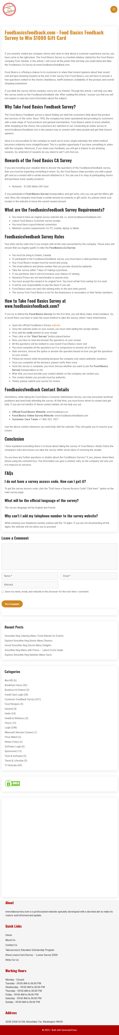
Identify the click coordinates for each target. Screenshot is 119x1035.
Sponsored (11, 751)
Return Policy (12, 742)
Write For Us (12, 960)
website (56, 325)
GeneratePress (69, 1030)
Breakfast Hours (13, 685)
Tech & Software (14, 756)
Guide (8, 713)
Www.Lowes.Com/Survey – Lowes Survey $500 (31, 955)
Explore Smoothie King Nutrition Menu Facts (28, 655)
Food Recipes (12, 704)
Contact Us (11, 945)
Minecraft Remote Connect (19, 732)
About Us (10, 940)
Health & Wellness (15, 718)
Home (8, 935)
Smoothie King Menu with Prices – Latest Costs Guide (34, 650)
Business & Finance (15, 690)
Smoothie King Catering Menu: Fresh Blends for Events (34, 636)
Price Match (11, 737)
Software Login (13, 746)
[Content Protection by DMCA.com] (12, 787)
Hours (8, 723)
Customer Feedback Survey (20, 699)
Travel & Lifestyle (14, 761)
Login (8, 728)
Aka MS (9, 680)
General (9, 709)
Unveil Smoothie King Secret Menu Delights (28, 645)
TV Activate (11, 765)
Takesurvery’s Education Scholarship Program (29, 950)
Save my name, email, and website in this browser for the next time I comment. (47, 592)
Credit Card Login (14, 695)
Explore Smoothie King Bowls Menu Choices (28, 641)
